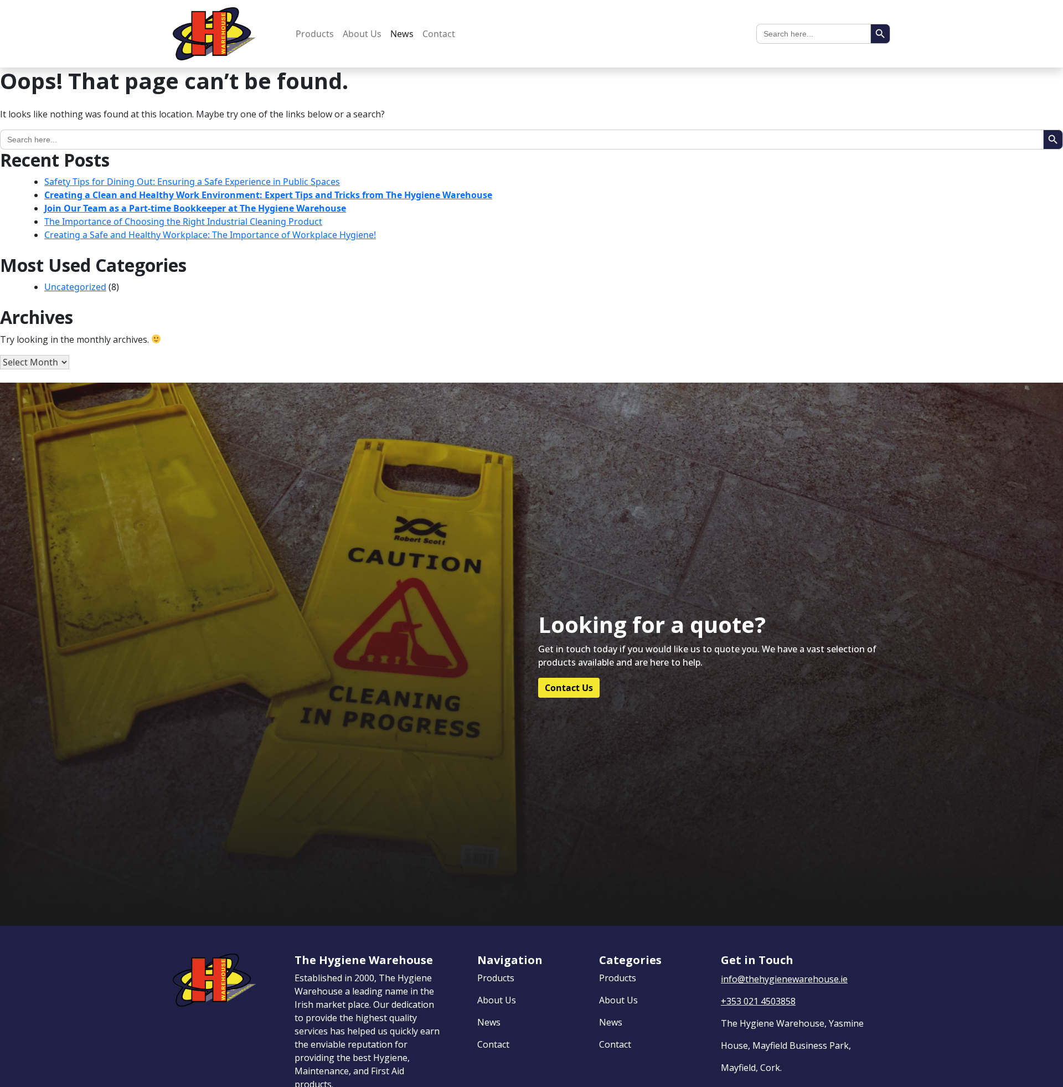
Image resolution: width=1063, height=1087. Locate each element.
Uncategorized (75, 287)
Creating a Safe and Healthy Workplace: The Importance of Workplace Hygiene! (210, 235)
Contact (438, 34)
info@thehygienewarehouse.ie (784, 979)
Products (315, 34)
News (402, 34)
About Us (362, 34)
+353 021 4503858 (758, 1001)
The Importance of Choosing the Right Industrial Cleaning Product (183, 221)
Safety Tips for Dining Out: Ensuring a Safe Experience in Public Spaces (192, 182)
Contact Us (569, 688)
